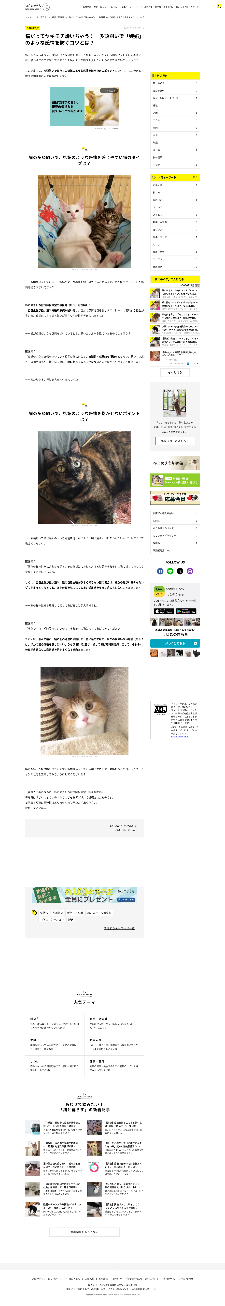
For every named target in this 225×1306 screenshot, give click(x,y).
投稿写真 (148, 7)
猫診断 (156, 543)
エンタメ (138, 7)
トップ (28, 17)
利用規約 (103, 1278)
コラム (156, 120)
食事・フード (160, 237)
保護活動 (157, 266)
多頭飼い (57, 913)
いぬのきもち (73, 1278)
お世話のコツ (125, 7)
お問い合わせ (186, 1278)
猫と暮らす (41, 17)
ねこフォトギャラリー (164, 535)
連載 (96, 7)
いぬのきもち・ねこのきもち (47, 1278)
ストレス (157, 207)
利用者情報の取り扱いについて (142, 1278)
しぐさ (156, 244)
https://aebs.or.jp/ (180, 736)
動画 (155, 127)
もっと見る (175, 372)
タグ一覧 (194, 7)
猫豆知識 (87, 7)
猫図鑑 (158, 7)
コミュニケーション (52, 919)
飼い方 (156, 192)
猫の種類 (157, 157)
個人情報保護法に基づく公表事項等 (118, 1284)
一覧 (192, 177)
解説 (70, 919)
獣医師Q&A (168, 7)
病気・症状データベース (165, 98)
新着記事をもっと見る (84, 1232)
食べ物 (114, 7)
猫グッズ (157, 229)
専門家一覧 (169, 1278)
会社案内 (92, 1284)
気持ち (44, 913)
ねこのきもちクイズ (163, 528)
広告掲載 (89, 1278)
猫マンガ (104, 7)
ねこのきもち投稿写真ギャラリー (84, 269)
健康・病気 (159, 251)
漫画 (155, 112)
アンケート (159, 164)
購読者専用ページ (162, 550)
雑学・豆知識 (58, 17)
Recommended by (177, 363)
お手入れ (157, 185)
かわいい (157, 199)
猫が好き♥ (158, 90)
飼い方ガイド (182, 7)
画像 (155, 135)
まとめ (156, 150)
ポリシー (117, 1278)
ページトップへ (112, 1266)
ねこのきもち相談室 (99, 913)
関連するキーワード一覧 (119, 928)
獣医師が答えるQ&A (163, 513)
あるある (157, 214)
